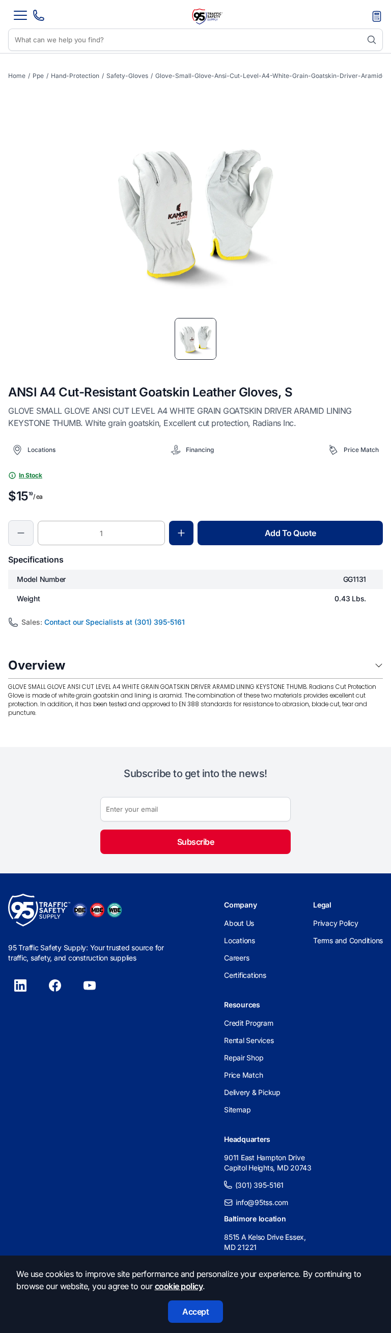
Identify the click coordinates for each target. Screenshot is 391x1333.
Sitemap (237, 1109)
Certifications (245, 975)
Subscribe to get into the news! (195, 773)
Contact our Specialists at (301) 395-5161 (114, 622)
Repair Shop (243, 1057)
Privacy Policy (335, 923)
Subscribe (195, 842)
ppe (38, 75)
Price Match (243, 1075)
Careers (236, 957)
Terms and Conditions (348, 940)
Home (16, 75)
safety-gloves (127, 75)
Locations (239, 940)
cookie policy (179, 1286)
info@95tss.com (262, 1202)
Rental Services (248, 1040)
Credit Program (248, 1023)
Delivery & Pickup (252, 1092)
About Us (239, 923)
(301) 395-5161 (259, 1185)
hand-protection (75, 75)
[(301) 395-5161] (39, 18)
